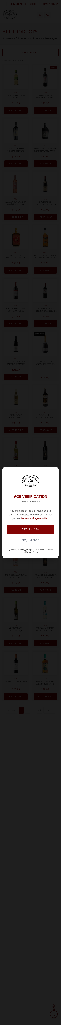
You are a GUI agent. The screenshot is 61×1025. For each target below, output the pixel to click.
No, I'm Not (30, 540)
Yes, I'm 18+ (30, 529)
